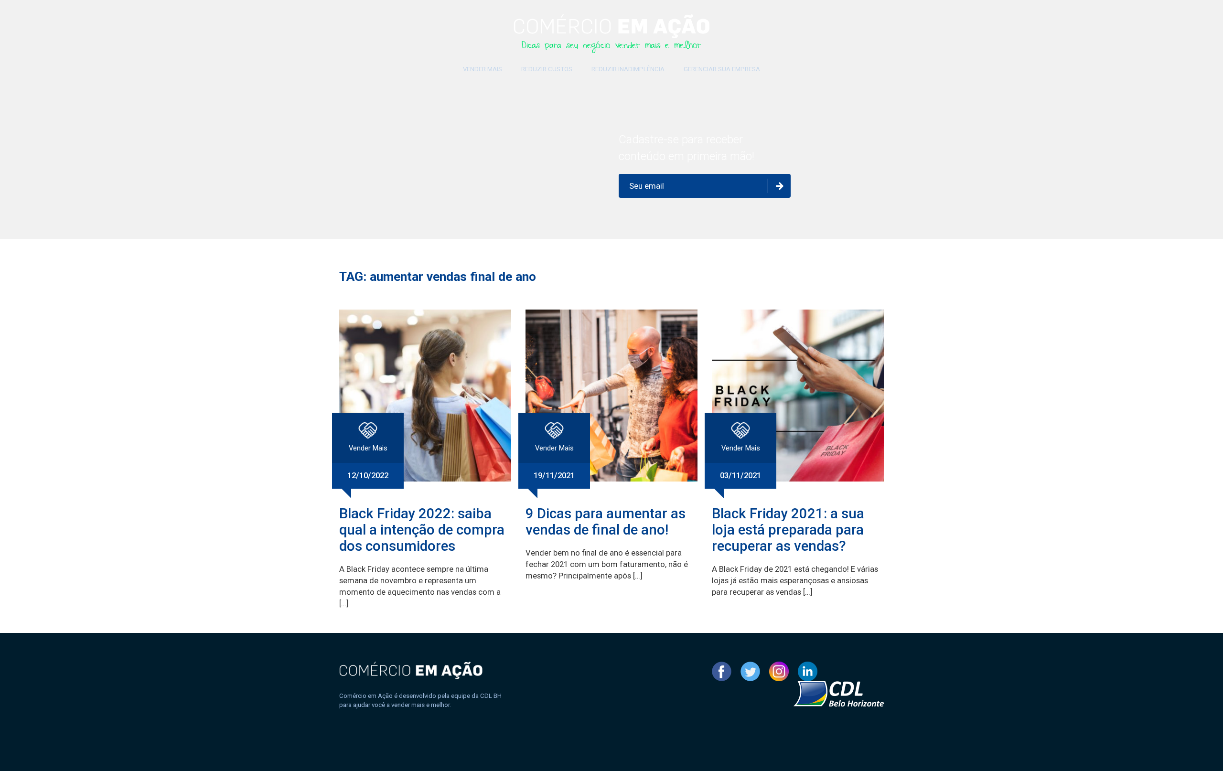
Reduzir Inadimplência (628, 69)
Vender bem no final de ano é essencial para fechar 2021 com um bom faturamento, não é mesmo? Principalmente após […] (607, 564)
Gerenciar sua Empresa (722, 69)
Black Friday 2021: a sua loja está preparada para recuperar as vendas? (788, 529)
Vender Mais (482, 69)
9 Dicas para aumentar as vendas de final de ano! (606, 521)
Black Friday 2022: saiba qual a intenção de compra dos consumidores (421, 529)
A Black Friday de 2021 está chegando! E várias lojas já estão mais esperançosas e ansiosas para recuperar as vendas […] (795, 581)
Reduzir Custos (546, 69)
